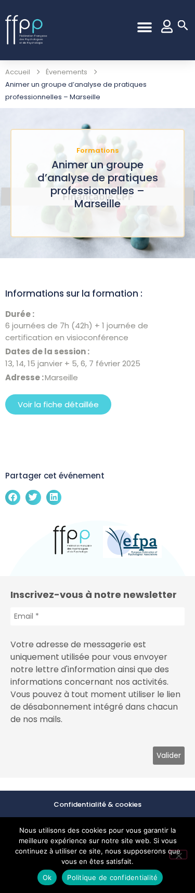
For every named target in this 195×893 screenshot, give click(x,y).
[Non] (178, 854)
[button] (144, 27)
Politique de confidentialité (112, 877)
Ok (47, 877)
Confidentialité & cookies (97, 804)
